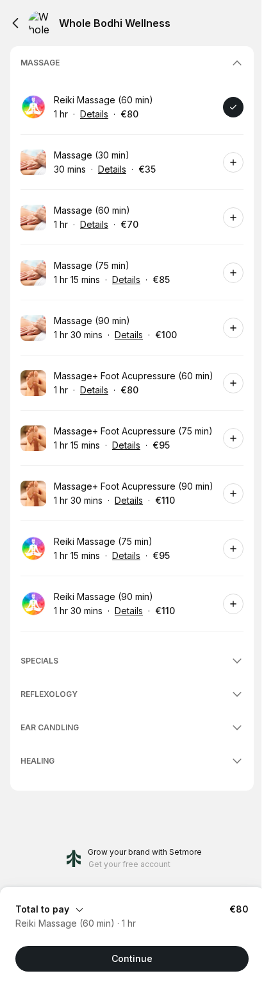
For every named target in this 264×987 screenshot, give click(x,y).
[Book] (233, 107)
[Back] (15, 23)
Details (94, 113)
